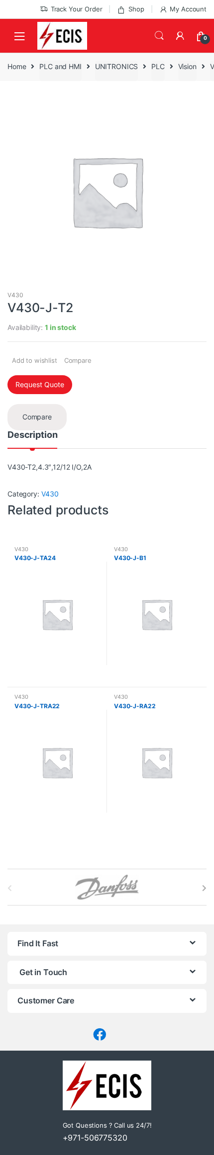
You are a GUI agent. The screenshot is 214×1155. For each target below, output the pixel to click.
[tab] (32, 439)
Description (32, 435)
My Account (188, 9)
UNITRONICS (116, 66)
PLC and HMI (60, 66)
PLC (158, 66)
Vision (187, 66)
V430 (15, 295)
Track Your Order (77, 9)
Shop (136, 9)
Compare (78, 360)
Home (16, 66)
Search (159, 35)
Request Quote (39, 384)
